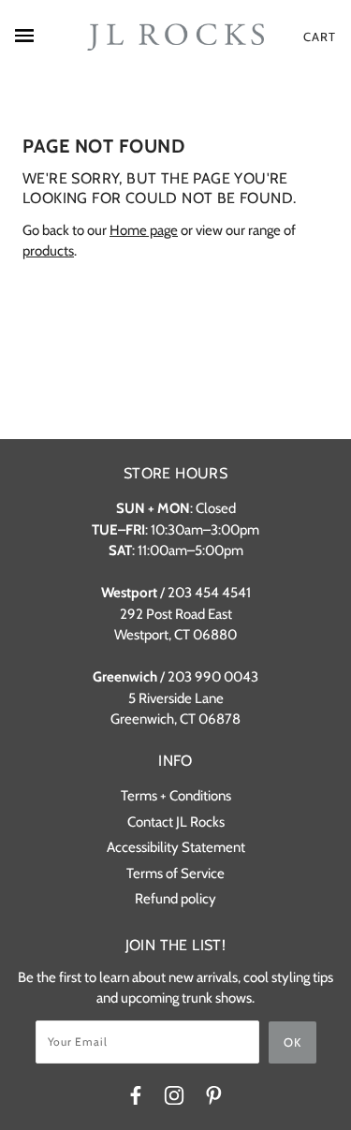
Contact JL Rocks (176, 822)
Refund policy (175, 898)
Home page (144, 230)
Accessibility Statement (176, 847)
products (48, 250)
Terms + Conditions (176, 795)
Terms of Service (175, 873)
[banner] (175, 37)
